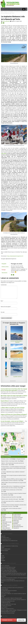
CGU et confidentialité (5, 549)
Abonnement (4, 272)
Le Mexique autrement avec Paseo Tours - (11, 497)
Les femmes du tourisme (6, 605)
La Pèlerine (4, 523)
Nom (2, 301)
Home (2, 11)
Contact (2, 547)
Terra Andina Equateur (18, 526)
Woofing (2, 596)
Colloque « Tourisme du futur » (7, 608)
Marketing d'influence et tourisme (8, 611)
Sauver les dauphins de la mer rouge (8, 604)
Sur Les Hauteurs (17, 525)
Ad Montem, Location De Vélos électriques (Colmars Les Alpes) (12, 581)
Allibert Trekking (17, 514)
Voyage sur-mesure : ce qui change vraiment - (12, 461)
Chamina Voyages (16, 516)
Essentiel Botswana (17, 519)
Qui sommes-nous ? (5, 537)
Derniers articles (5, 266)
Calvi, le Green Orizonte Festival (7, 613)
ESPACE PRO (21, 620)
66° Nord (4, 514)
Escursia (4, 519)
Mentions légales (4, 550)
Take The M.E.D (4, 607)
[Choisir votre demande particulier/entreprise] (15, 620)
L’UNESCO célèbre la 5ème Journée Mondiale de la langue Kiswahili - (13, 483)
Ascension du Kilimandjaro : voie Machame (14, 341)
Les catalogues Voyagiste (7, 512)
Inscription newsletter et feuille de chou (9, 546)
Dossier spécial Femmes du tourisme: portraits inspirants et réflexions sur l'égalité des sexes (13, 600)
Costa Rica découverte (18, 517)
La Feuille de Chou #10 (5, 602)
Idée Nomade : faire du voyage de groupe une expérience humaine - (13, 476)
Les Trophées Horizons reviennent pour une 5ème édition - (12, 490)
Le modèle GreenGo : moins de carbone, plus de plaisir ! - (11, 509)
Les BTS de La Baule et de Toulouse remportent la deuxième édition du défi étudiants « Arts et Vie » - (13, 505)
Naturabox (15, 523)
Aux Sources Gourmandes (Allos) (8, 579)
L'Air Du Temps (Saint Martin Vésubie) (8, 570)
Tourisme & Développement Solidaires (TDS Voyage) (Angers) (14, 577)
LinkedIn (2, 556)
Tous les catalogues (5, 565)
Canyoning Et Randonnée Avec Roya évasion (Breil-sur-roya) (13, 573)
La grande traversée (14, 376)
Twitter (2, 559)
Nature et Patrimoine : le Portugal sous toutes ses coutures (14, 359)
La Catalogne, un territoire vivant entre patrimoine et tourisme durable (12, 588)
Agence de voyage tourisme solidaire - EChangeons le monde (14, 610)
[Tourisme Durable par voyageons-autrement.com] (10, 3)
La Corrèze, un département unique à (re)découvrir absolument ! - (13, 472)
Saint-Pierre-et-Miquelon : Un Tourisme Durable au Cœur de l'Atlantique (13, 594)
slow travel (3, 153)
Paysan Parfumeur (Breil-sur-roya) (8, 567)
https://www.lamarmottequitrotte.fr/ (15, 256)
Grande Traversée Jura (5, 592)
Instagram (3, 560)
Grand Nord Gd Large (6, 522)
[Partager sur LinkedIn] (3, 23)
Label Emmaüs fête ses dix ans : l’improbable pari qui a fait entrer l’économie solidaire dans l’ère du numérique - (13, 487)
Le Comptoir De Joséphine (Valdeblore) (9, 571)
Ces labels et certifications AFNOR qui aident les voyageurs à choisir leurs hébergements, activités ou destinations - (13, 479)
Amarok (3, 516)
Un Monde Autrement (6, 529)
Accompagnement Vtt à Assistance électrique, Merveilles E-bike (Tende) (13, 575)
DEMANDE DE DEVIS (7, 620)
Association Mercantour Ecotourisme (9, 590)
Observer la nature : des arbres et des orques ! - (12, 499)
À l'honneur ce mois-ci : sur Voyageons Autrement (13, 459)
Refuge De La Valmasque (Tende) (8, 568)
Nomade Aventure (6, 525)
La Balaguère (16, 522)
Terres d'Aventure (6, 528)
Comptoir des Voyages (6, 517)
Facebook (3, 557)
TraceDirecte (16, 528)
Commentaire (4, 284)
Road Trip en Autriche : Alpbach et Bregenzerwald (11, 598)
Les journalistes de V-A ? (6, 539)
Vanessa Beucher (5, 21)
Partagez (4, 269)
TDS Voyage (4, 526)
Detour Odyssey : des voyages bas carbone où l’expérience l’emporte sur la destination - (13, 494)
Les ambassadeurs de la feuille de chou (9, 540)
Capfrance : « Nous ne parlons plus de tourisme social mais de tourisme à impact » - (12, 463)
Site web (2, 312)
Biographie (4, 263)
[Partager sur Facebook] (1, 23)
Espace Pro (3, 536)
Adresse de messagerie (6, 306)
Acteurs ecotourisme (8, 11)
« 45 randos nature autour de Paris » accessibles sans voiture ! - (12, 502)
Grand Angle (16, 520)
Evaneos (4, 520)
